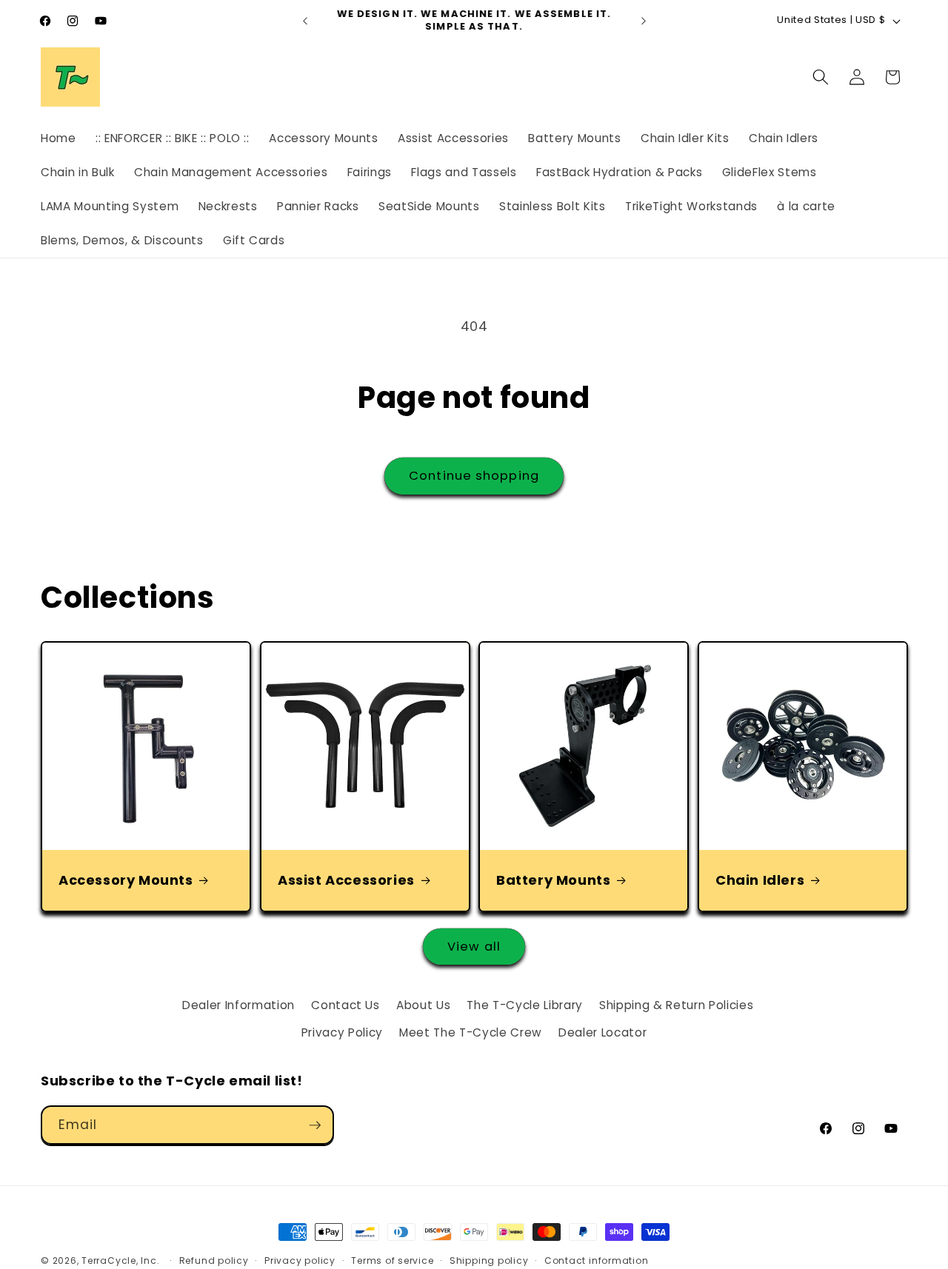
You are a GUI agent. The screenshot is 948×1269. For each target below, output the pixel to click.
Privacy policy (300, 1260)
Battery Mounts (553, 879)
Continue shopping (474, 475)
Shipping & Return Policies (676, 1005)
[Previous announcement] (305, 20)
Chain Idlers (759, 879)
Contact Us (345, 1005)
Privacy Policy (342, 1032)
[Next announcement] (643, 20)
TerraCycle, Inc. (120, 1260)
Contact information (596, 1260)
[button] (820, 77)
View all (474, 946)
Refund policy (214, 1260)
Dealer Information (238, 1005)
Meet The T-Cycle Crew (470, 1032)
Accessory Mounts (126, 879)
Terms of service (392, 1260)
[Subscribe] (315, 1125)
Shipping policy (489, 1260)
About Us (423, 1005)
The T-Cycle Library (525, 1005)
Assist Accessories (346, 879)
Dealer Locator (602, 1032)
